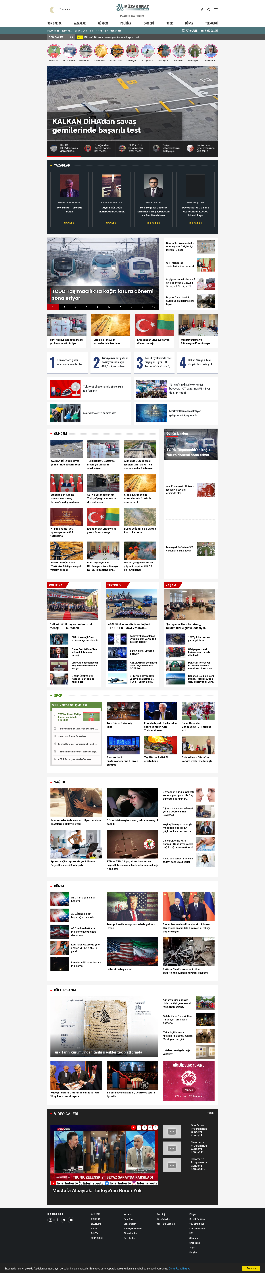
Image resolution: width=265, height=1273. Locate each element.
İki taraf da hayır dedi (119, 969)
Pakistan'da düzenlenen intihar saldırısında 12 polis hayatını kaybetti (185, 971)
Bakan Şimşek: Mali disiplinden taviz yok (200, 362)
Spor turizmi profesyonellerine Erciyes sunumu (122, 761)
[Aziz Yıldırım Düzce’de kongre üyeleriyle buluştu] (198, 745)
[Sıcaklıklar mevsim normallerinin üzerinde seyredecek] (140, 483)
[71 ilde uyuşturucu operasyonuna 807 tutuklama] (66, 517)
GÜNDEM (103, 23)
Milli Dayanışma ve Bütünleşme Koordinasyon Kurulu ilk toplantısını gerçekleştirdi (103, 566)
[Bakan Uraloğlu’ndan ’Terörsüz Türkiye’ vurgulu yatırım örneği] (66, 551)
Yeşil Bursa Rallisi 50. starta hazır (156, 759)
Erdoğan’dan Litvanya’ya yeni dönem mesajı (101, 530)
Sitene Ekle (194, 1243)
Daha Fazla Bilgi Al (179, 1268)
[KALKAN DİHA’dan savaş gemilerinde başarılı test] (66, 449)
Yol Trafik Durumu (166, 1224)
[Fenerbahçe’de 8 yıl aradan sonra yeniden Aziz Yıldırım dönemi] (160, 711)
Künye (192, 1214)
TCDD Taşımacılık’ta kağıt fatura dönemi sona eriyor (113, 37)
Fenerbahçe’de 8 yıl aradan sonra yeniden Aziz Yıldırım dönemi (160, 727)
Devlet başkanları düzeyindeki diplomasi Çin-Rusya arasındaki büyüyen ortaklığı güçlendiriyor (187, 928)
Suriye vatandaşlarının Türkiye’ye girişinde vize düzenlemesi (101, 498)
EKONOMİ (149, 23)
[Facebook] (57, 1220)
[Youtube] (71, 1220)
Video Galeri (130, 1224)
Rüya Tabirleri (164, 1219)
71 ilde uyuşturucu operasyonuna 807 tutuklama (61, 532)
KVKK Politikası (197, 1228)
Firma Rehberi (131, 1233)
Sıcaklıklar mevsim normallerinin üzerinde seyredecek (138, 498)
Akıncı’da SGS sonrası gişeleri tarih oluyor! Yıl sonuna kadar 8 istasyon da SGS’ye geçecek (138, 464)
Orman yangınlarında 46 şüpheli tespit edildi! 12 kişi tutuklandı (138, 566)
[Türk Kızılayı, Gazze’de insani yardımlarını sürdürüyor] (103, 449)
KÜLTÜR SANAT (65, 990)
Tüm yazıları (69, 222)
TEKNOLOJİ (211, 23)
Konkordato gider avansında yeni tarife (69, 362)
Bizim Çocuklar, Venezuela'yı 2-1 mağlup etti (196, 727)
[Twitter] (64, 1220)
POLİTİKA (125, 23)
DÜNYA (189, 23)
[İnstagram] (50, 1220)
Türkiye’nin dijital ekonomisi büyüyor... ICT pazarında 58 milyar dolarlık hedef (189, 388)
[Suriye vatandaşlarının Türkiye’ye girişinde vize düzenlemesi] (103, 483)
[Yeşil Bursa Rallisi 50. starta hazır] (160, 745)
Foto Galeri (129, 1219)
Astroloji (161, 1214)
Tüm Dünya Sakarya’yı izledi (120, 725)
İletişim (193, 1252)
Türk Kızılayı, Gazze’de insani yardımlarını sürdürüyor (101, 464)
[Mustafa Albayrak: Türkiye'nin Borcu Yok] (104, 1154)
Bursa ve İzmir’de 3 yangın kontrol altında (140, 530)
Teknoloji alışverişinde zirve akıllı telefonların (103, 388)
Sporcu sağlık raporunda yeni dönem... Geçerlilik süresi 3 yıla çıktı (73, 863)
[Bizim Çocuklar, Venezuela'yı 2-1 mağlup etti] (198, 711)
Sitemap (193, 1238)
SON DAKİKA (54, 23)
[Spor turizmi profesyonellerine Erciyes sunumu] (123, 745)
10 (153, 307)
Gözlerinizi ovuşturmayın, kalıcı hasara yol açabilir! (132, 822)
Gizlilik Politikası (197, 1219)
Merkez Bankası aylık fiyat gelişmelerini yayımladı (185, 413)
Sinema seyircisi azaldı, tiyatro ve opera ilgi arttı (131, 1094)
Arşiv (191, 1247)
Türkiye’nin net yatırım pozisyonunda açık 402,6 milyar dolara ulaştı (115, 362)
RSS (191, 1233)
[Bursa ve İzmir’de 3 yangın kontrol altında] (140, 517)
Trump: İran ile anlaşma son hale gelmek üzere (131, 926)
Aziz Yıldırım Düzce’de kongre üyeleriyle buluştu (197, 759)
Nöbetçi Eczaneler (133, 1228)
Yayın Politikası (197, 1224)
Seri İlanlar (129, 1238)
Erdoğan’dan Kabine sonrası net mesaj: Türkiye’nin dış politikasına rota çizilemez (66, 498)
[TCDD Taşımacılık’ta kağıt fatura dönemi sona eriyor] (103, 270)
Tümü (211, 1113)
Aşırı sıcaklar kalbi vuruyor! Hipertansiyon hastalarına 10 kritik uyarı (75, 822)
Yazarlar (128, 1214)
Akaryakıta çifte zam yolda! (99, 413)
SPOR (169, 23)
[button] (54, 198)
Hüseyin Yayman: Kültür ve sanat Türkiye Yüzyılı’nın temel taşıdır (75, 1094)
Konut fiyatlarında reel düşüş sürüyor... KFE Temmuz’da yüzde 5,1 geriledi (158, 362)
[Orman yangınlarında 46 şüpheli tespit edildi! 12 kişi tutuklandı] (140, 551)
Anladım (251, 1268)
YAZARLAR (80, 23)
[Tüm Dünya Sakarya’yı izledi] (123, 711)
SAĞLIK (59, 782)
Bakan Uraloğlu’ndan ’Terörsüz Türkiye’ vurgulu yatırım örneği (66, 566)
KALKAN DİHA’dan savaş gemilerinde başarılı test (65, 462)
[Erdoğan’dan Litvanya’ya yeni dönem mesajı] (103, 517)
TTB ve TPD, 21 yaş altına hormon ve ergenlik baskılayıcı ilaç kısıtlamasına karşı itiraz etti (132, 865)
